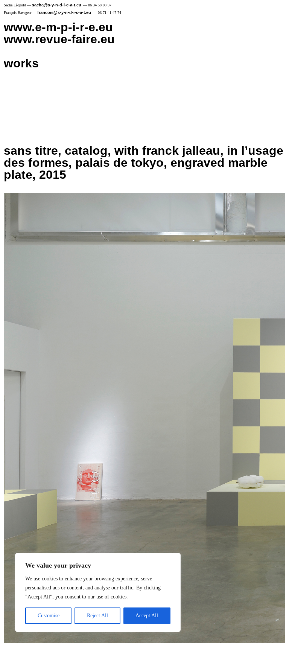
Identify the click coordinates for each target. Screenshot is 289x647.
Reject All (97, 615)
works (21, 63)
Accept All (146, 615)
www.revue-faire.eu (59, 39)
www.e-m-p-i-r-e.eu (58, 27)
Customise (48, 615)
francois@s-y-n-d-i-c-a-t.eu (64, 12)
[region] (98, 592)
